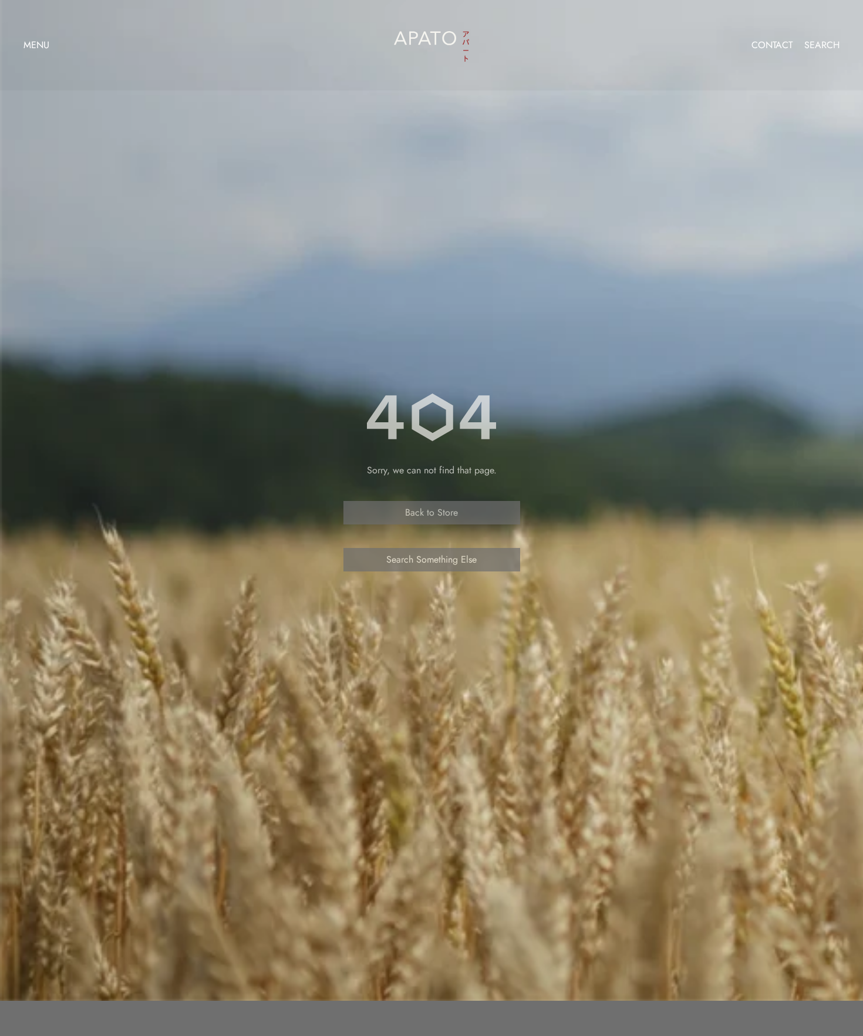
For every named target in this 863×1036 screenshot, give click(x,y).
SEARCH (822, 45)
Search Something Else (431, 559)
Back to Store (431, 512)
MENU (36, 45)
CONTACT (772, 45)
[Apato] (431, 42)
